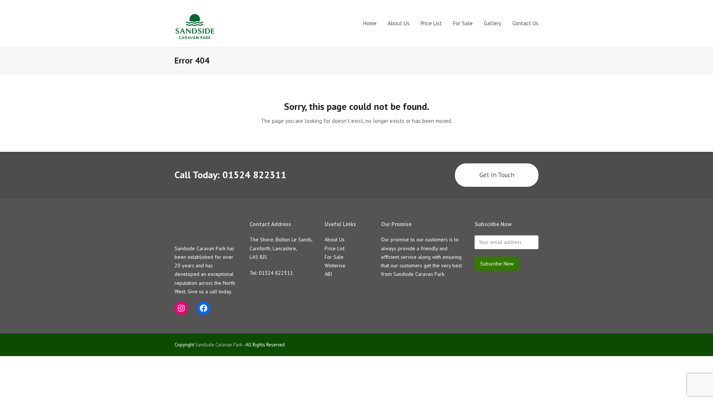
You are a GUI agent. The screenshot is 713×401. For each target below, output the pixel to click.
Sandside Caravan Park (218, 345)
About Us (335, 239)
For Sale (334, 257)
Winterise (335, 265)
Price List (335, 248)
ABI (328, 274)
